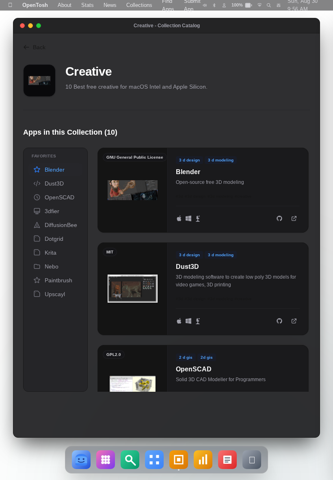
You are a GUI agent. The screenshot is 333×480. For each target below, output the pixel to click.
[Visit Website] (294, 218)
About (64, 5)
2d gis (207, 357)
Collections (139, 5)
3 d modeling (221, 160)
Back (39, 47)
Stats (87, 5)
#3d (179, 196)
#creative (243, 196)
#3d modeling (220, 196)
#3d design (195, 196)
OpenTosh (35, 5)
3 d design (189, 160)
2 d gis (185, 357)
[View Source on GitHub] (279, 218)
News (110, 5)
